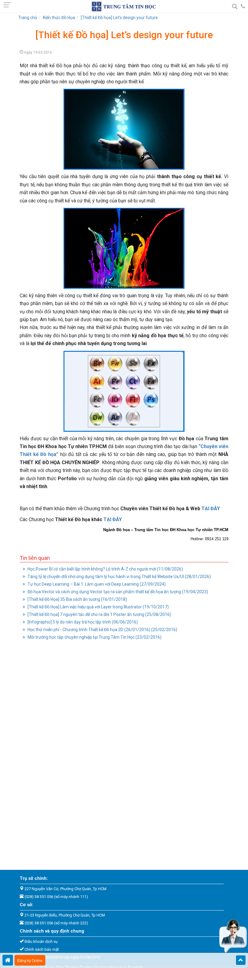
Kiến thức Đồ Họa (59, 17)
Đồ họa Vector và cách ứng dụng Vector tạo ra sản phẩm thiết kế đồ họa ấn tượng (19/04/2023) (117, 591)
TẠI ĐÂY (210, 508)
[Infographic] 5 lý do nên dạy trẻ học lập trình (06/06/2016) (82, 622)
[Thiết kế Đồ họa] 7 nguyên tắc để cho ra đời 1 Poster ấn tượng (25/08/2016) (99, 614)
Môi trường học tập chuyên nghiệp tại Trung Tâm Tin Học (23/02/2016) (94, 637)
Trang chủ (27, 17)
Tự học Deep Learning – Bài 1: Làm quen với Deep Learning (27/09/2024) (96, 584)
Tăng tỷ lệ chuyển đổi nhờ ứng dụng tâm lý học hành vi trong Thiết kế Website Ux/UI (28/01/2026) (119, 576)
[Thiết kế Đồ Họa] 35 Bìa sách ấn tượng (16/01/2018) (77, 599)
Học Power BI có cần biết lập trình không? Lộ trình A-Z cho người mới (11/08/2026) (105, 569)
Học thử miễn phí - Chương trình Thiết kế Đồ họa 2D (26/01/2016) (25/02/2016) (102, 629)
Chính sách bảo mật (41, 949)
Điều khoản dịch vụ (40, 941)
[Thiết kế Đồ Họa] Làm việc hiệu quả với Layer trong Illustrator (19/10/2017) (98, 606)
